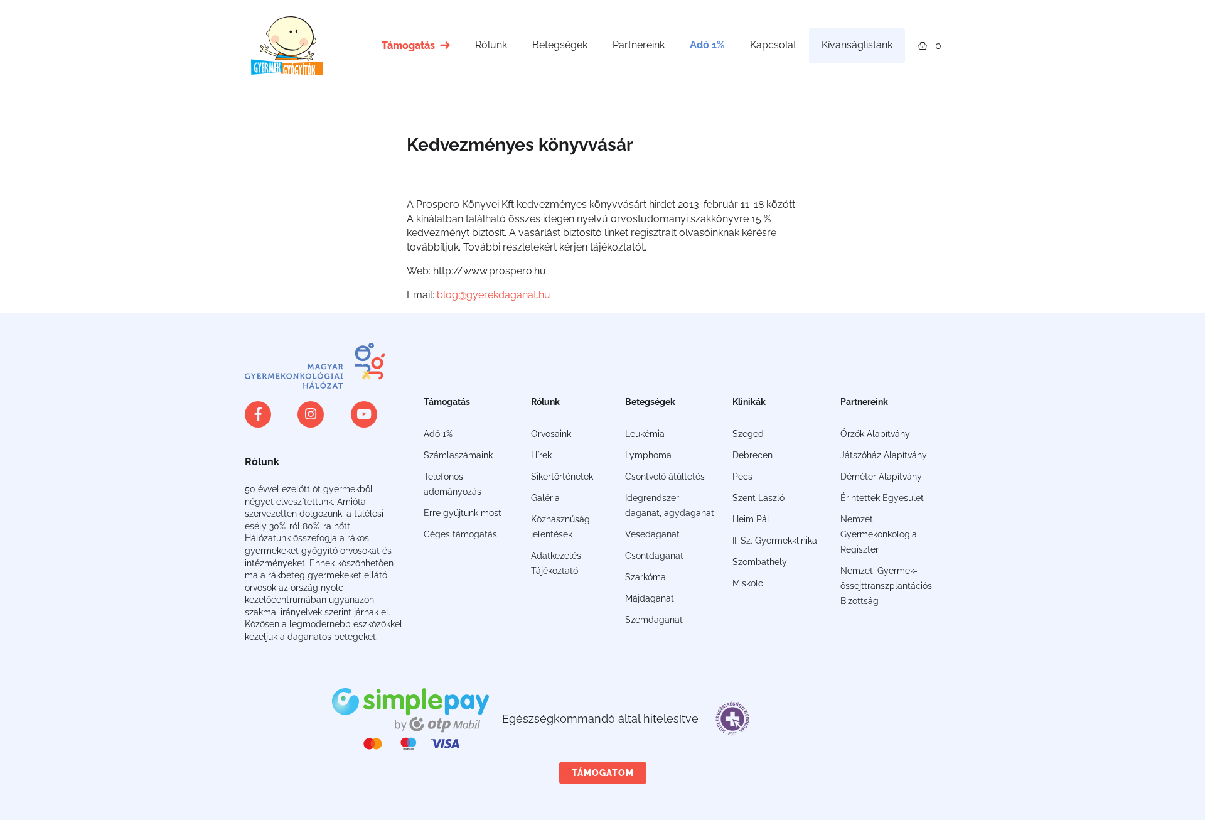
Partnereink (639, 45)
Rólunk (491, 45)
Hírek (541, 455)
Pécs (742, 477)
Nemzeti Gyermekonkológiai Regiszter (879, 534)
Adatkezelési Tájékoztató (557, 563)
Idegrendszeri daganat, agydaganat (669, 505)
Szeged (748, 434)
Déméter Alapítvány (881, 477)
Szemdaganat (654, 620)
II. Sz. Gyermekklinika (774, 541)
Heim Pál (750, 519)
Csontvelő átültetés (665, 477)
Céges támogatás (460, 534)
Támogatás (408, 45)
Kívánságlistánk (857, 45)
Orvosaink (551, 434)
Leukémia (645, 434)
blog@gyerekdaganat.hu (493, 295)
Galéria (545, 498)
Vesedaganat (652, 534)
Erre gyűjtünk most (462, 513)
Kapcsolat (773, 45)
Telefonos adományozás (452, 484)
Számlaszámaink (458, 455)
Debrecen (752, 455)
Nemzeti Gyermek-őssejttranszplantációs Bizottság (886, 586)
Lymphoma (648, 455)
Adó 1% (707, 45)
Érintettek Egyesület (882, 498)
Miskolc (747, 583)
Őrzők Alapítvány (875, 434)
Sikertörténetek (562, 477)
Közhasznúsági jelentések (561, 526)
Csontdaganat (654, 556)
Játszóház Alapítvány (883, 455)
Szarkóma (645, 577)
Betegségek (559, 45)
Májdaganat (649, 598)
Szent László (758, 498)
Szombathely (759, 562)
